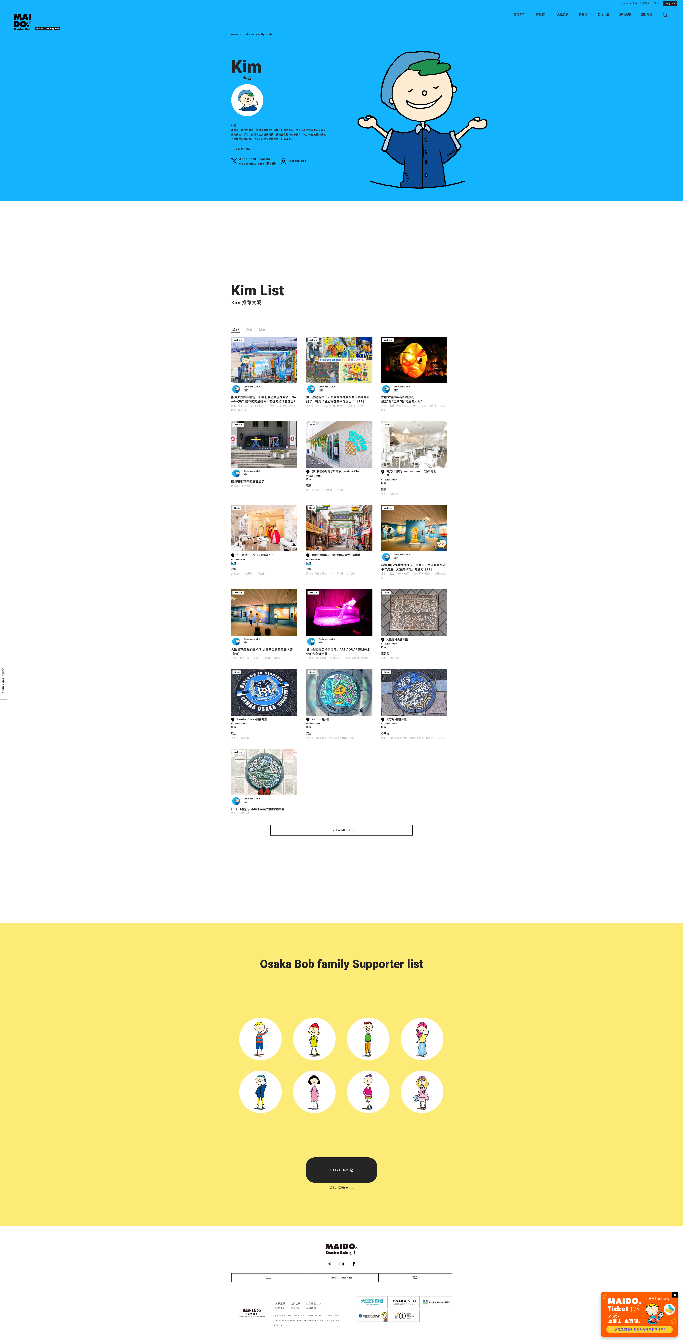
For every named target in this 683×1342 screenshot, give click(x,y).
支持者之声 (320, 658)
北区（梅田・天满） (333, 405)
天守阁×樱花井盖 (396, 719)
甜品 (317, 490)
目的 (345, 658)
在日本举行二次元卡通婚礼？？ (255, 555)
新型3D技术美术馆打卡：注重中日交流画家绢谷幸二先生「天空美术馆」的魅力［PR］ (413, 567)
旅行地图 (647, 14)
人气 (383, 405)
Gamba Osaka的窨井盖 (252, 719)
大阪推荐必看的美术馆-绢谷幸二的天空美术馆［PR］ (262, 652)
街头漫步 (246, 485)
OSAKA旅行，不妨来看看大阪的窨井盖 (257, 809)
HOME (235, 34)
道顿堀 (385, 653)
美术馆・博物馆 (356, 405)
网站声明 (280, 1308)
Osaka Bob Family (253, 34)
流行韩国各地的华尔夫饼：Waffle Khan (336, 471)
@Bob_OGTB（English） (255, 159)
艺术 (308, 405)
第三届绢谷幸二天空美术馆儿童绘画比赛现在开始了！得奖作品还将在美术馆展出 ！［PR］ (338, 399)
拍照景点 (249, 573)
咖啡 (308, 490)
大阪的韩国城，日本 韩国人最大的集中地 (336, 555)
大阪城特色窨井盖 (397, 639)
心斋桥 (385, 733)
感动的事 (335, 658)
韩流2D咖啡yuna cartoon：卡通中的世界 (411, 473)
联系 (415, 1277)
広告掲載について (316, 1303)
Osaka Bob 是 (630, 3)
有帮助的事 (273, 405)
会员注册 (296, 1303)
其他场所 (328, 490)
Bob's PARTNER (341, 1277)
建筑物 (433, 405)
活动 (656, 3)
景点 (262, 329)
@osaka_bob (297, 160)
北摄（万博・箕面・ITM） (403, 405)
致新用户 (645, 3)
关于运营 (280, 1303)
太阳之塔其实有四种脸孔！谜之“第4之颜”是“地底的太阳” (401, 399)
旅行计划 (603, 14)
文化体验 (262, 573)
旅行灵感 (625, 14)
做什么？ (519, 14)
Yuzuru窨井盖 (321, 719)
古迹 (423, 405)
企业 (268, 1277)
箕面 (309, 733)
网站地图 (311, 1308)
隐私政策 (296, 1308)
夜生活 (583, 14)
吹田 (234, 733)
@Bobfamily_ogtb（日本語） (258, 163)
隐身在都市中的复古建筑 (247, 481)
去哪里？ (541, 14)
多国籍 (340, 490)
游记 (249, 329)
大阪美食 (563, 14)
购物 (308, 573)
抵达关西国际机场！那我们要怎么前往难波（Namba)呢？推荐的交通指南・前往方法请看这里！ (264, 399)
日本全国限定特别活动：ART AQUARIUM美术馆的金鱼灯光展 (338, 652)
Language (670, 3)
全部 (235, 329)
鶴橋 (309, 485)
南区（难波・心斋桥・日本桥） (247, 405)
